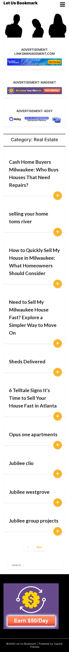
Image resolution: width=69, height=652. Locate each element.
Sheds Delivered (27, 361)
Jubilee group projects (33, 521)
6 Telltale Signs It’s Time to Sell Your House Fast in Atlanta (33, 398)
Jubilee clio (21, 463)
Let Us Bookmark (20, 3)
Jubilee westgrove (29, 492)
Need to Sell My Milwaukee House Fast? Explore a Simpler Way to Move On (32, 317)
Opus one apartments (33, 434)
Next (39, 547)
